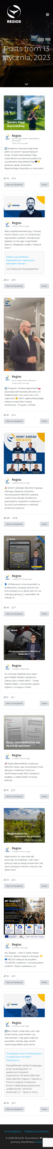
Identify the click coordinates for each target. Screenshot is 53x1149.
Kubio (38, 1142)
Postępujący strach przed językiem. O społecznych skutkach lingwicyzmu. (24, 1056)
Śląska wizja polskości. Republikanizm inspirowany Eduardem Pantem (20, 260)
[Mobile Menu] (47, 14)
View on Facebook (14, 184)
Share (44, 184)
